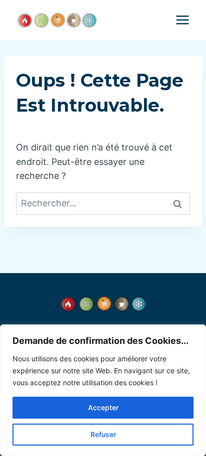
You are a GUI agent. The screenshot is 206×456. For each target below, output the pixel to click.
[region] (103, 390)
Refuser (103, 434)
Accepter (103, 407)
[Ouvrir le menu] (182, 19)
